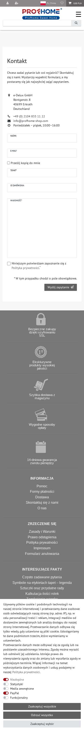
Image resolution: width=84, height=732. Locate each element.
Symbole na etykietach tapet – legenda (42, 583)
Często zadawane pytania (42, 577)
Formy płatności (42, 491)
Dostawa (42, 497)
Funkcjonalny (19, 698)
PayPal (14, 693)
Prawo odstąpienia (42, 537)
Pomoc (42, 486)
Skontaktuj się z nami (42, 502)
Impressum (42, 548)
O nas (42, 508)
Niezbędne (17, 679)
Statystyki (16, 684)
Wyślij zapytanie (58, 287)
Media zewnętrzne (22, 689)
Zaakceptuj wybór (42, 724)
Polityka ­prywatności (26, 672)
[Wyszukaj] (76, 23)
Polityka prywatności (42, 542)
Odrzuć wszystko (42, 715)
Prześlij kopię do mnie (25, 163)
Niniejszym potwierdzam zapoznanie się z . (39, 265)
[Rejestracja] (17, 3)
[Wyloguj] (8, 3)
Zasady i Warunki (42, 531)
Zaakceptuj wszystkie (42, 706)
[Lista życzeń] (62, 3)
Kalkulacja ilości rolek (42, 593)
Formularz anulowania (42, 554)
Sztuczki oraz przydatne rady (42, 588)
